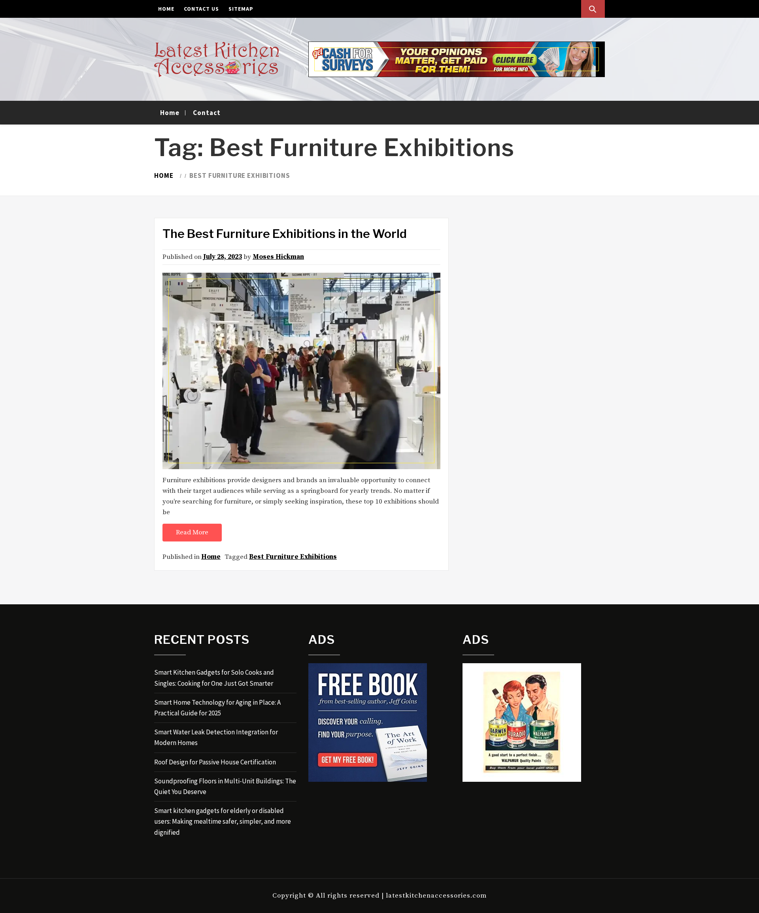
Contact (207, 112)
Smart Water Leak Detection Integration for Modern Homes (216, 737)
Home (166, 8)
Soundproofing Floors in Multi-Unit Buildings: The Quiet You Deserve (225, 786)
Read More (192, 532)
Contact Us (201, 8)
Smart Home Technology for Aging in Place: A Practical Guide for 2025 (217, 707)
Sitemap (240, 8)
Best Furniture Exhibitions (293, 557)
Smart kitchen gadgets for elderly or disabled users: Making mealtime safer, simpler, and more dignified (222, 821)
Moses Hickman (278, 257)
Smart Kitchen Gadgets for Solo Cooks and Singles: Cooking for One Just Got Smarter (214, 677)
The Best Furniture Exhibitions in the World (284, 233)
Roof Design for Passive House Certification (215, 762)
